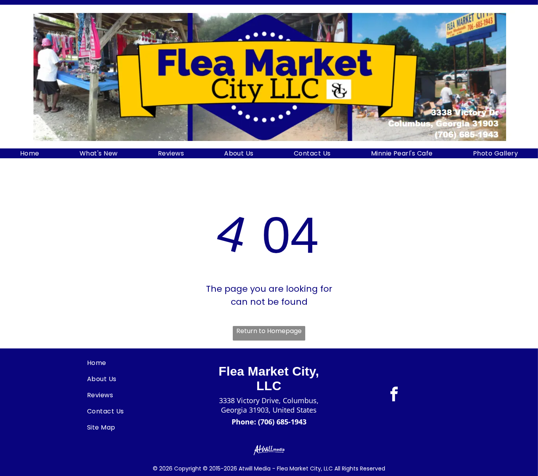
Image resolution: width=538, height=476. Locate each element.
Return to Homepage (269, 330)
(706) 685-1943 (282, 421)
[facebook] (394, 395)
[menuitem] (29, 153)
